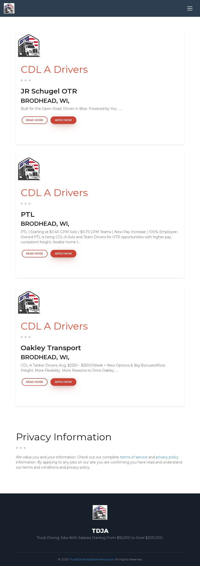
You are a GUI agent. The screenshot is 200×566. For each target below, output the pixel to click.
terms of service (134, 457)
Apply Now (63, 120)
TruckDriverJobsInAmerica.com (91, 559)
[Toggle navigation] (190, 8)
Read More (34, 120)
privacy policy (167, 457)
